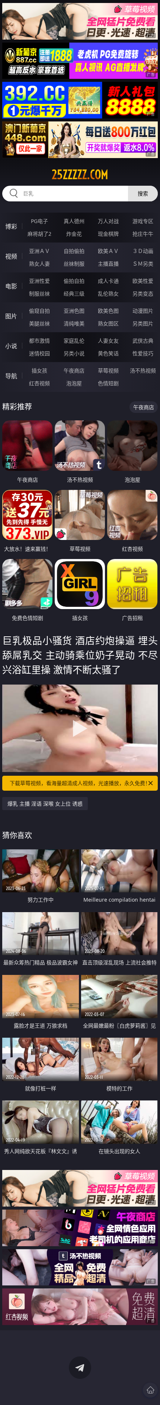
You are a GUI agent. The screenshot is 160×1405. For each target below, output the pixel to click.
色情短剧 (108, 383)
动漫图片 (142, 310)
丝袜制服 (74, 263)
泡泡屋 (74, 383)
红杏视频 (39, 383)
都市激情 (39, 340)
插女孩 (39, 370)
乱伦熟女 (108, 293)
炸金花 (74, 233)
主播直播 (108, 263)
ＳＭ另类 (142, 263)
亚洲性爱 (39, 280)
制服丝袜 (39, 293)
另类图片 (142, 323)
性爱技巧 (142, 353)
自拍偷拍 (74, 250)
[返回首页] (150, 1390)
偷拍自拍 (74, 280)
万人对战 (108, 221)
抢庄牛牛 (142, 233)
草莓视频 (108, 370)
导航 (11, 376)
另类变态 (142, 293)
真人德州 (74, 221)
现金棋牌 (108, 233)
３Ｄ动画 (142, 250)
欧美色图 (108, 310)
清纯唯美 (74, 323)
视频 (11, 256)
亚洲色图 (74, 310)
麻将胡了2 (39, 233)
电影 (11, 286)
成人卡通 (108, 280)
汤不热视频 (143, 370)
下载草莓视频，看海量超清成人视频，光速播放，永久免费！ (80, 783)
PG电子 (39, 221)
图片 (11, 316)
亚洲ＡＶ (39, 250)
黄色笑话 (108, 353)
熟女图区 (108, 323)
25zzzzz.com (80, 174)
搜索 (143, 193)
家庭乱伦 (74, 340)
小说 (11, 346)
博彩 (11, 226)
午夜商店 (74, 370)
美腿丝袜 (39, 323)
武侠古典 (142, 340)
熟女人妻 (39, 263)
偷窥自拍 (39, 310)
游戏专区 (142, 221)
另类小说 (74, 353)
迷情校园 (39, 353)
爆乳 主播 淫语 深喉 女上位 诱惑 (45, 803)
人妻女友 (108, 340)
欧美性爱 (142, 280)
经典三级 (74, 293)
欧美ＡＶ (108, 250)
